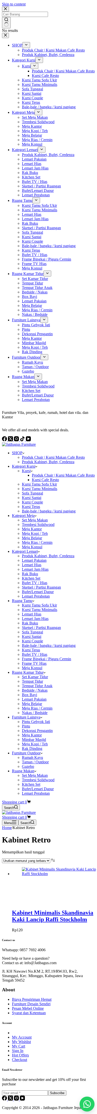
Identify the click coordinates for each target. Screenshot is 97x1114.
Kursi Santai (31, 498)
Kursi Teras (31, 506)
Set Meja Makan (35, 520)
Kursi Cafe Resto (45, 480)
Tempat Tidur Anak (37, 686)
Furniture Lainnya (26, 717)
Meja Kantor (32, 529)
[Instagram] (17, 1099)
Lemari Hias (31, 565)
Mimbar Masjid (34, 739)
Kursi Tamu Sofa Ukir (39, 484)
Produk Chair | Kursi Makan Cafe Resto (53, 457)
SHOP (17, 453)
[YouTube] (22, 1099)
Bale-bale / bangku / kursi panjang (49, 511)
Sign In (17, 1051)
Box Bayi (29, 695)
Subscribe (57, 1093)
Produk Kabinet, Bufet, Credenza (48, 462)
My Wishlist (21, 1042)
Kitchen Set (31, 578)
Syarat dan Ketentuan (29, 1013)
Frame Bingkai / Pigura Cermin (46, 659)
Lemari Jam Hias (35, 569)
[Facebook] (5, 1099)
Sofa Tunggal (32, 493)
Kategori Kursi (23, 466)
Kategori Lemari (25, 551)
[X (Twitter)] (11, 1099)
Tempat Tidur (32, 681)
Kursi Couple (32, 502)
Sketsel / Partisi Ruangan (41, 587)
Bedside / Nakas (35, 690)
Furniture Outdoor (26, 753)
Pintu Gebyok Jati (36, 722)
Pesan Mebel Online (28, 1008)
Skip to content (14, 4)
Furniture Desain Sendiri (31, 1004)
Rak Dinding (32, 748)
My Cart (18, 1046)
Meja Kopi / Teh (35, 533)
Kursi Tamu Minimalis (39, 489)
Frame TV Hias (34, 663)
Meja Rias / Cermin (37, 542)
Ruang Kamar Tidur (28, 672)
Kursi (26, 471)
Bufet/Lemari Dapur (38, 592)
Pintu (26, 726)
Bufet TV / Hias (34, 583)
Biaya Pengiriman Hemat (31, 999)
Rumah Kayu (32, 757)
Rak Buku (30, 574)
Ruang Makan (23, 771)
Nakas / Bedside (35, 713)
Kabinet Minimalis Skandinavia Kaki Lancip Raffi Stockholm (52, 916)
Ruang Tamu (22, 601)
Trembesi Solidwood (38, 524)
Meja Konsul (32, 547)
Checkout (19, 1060)
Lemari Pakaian (34, 560)
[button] (87, 1104)
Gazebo (28, 766)
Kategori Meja (23, 515)
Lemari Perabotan (36, 596)
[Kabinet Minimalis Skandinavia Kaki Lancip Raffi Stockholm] (59, 874)
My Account (22, 1037)
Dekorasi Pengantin (37, 730)
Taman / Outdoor (35, 762)
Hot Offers (20, 1055)
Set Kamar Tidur (35, 677)
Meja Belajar (32, 538)
